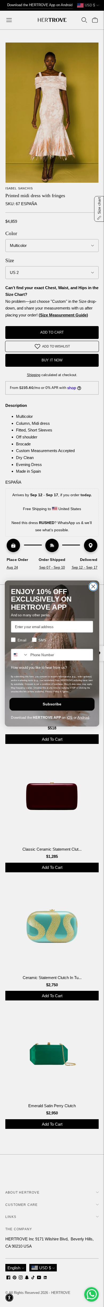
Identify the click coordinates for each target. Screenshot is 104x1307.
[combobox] (19, 654)
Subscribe (52, 704)
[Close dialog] (93, 586)
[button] (9, 1298)
